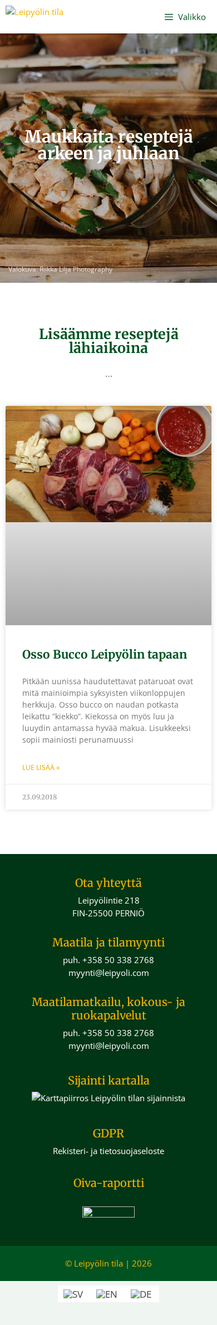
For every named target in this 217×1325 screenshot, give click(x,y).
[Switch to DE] (142, 1293)
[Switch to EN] (108, 1293)
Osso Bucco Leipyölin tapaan (104, 654)
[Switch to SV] (74, 1293)
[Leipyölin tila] (34, 16)
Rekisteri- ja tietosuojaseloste (108, 1150)
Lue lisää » (41, 767)
